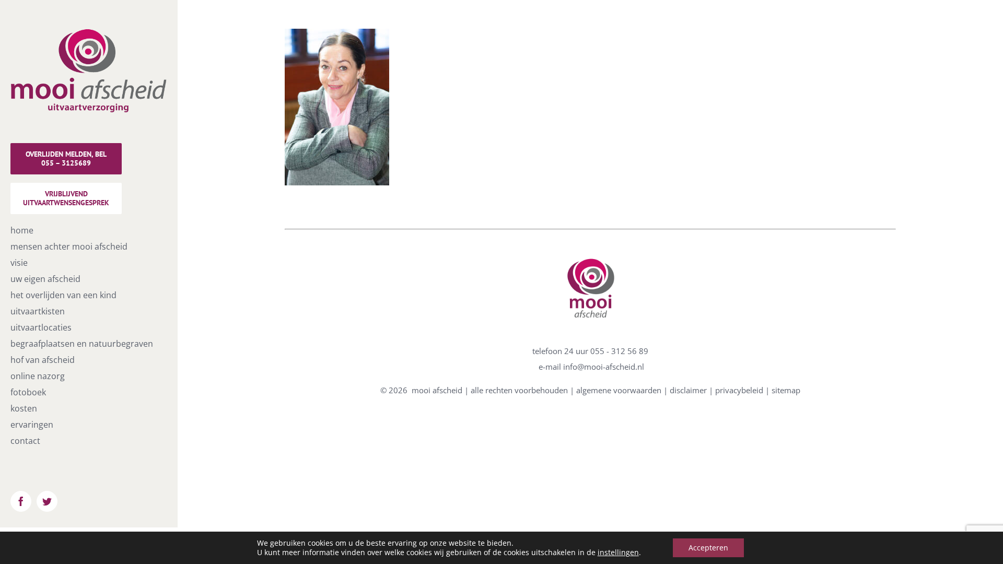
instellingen (618, 552)
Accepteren (708, 548)
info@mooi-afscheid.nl (603, 366)
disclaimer (688, 390)
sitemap (786, 390)
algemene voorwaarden (618, 390)
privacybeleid (739, 390)
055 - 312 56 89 (619, 351)
